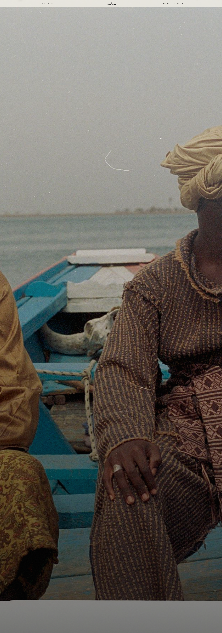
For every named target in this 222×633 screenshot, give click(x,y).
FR (48, 3)
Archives (41, 3)
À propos (175, 3)
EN (52, 3)
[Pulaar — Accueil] (111, 3)
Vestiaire (166, 3)
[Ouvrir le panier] (183, 3)
